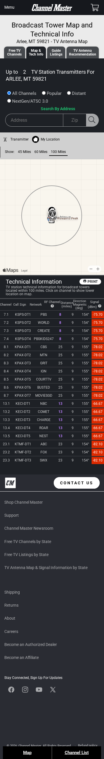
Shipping (12, 592)
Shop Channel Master (23, 502)
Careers (11, 631)
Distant (79, 93)
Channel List (77, 752)
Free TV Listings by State (26, 554)
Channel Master (29, 746)
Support (11, 515)
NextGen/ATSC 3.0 (30, 101)
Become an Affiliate (21, 657)
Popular (54, 93)
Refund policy (87, 745)
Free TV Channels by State (27, 541)
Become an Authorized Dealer (30, 644)
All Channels (24, 93)
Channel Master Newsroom (28, 528)
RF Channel (52, 302)
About (9, 618)
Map (27, 752)
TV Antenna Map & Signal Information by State (46, 567)
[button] (9, 7)
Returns (11, 605)
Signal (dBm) (93, 304)
